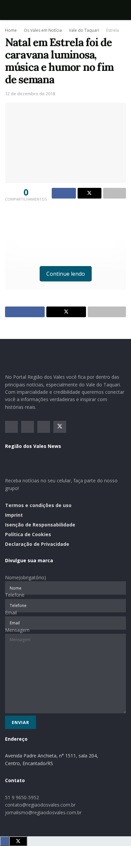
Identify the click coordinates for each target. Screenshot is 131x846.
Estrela (112, 30)
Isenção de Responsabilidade (40, 524)
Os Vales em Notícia (43, 30)
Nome (25, 577)
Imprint (14, 515)
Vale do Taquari (84, 30)
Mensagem (17, 630)
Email (11, 612)
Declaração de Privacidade (37, 544)
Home (11, 30)
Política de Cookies (28, 534)
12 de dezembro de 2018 (30, 94)
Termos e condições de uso (38, 505)
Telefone (15, 595)
